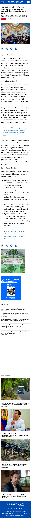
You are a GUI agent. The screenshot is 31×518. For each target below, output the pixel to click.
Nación (3, 19)
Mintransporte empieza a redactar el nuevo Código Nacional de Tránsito (15, 314)
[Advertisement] (15, 354)
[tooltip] (2, 48)
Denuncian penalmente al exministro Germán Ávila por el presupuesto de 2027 (15, 332)
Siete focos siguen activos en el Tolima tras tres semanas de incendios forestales (15, 320)
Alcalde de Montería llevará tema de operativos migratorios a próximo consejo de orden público (14, 435)
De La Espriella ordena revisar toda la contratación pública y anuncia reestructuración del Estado (13, 326)
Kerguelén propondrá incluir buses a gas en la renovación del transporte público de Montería (15, 405)
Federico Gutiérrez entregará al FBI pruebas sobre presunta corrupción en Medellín (15, 308)
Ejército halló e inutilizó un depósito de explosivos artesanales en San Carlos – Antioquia (14, 466)
